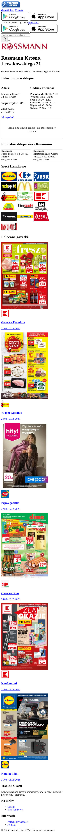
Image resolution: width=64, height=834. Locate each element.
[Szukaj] (4, 39)
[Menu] (9, 40)
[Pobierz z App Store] (43, 19)
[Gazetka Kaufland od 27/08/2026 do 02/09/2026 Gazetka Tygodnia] (24, 308)
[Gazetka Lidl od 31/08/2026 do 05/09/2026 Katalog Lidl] (24, 759)
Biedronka (33, 22)
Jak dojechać (7, 117)
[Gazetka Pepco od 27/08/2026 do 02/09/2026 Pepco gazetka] (24, 488)
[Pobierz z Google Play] (15, 19)
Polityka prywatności (17, 822)
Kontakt (19, 10)
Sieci (11, 10)
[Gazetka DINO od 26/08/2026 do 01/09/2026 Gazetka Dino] (24, 578)
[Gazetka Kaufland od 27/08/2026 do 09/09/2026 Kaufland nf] (24, 668)
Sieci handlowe (15, 809)
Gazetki (5, 10)
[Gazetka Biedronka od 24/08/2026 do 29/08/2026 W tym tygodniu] (24, 398)
